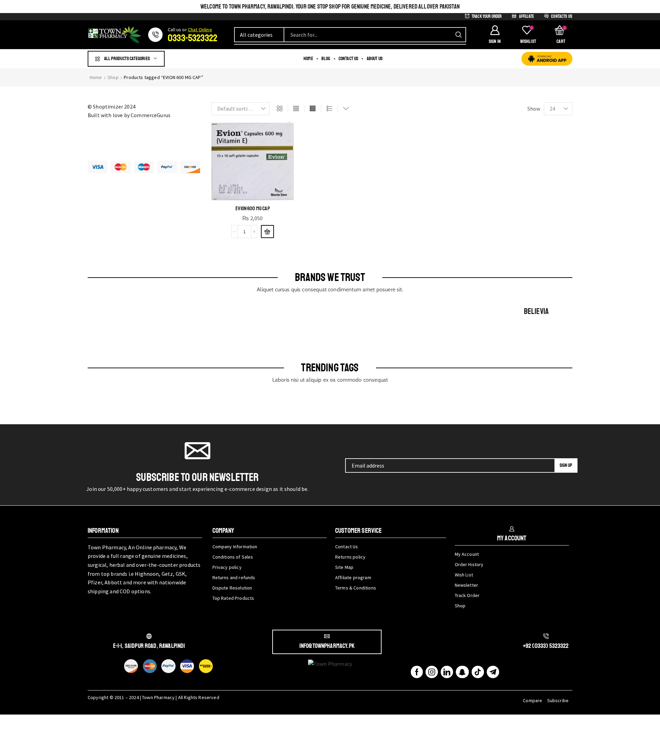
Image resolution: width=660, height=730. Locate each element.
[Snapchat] (462, 672)
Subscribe (558, 700)
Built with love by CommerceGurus (129, 115)
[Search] (458, 35)
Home (96, 77)
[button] (494, 34)
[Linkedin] (447, 672)
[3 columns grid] (296, 108)
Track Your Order (487, 16)
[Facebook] (417, 672)
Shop (113, 77)
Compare (532, 700)
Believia (536, 311)
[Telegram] (493, 672)
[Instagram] (432, 672)
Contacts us (561, 16)
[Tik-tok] (478, 672)
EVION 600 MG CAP (252, 208)
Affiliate (526, 16)
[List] (329, 108)
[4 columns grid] (312, 108)
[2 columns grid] (279, 108)
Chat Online (200, 29)
